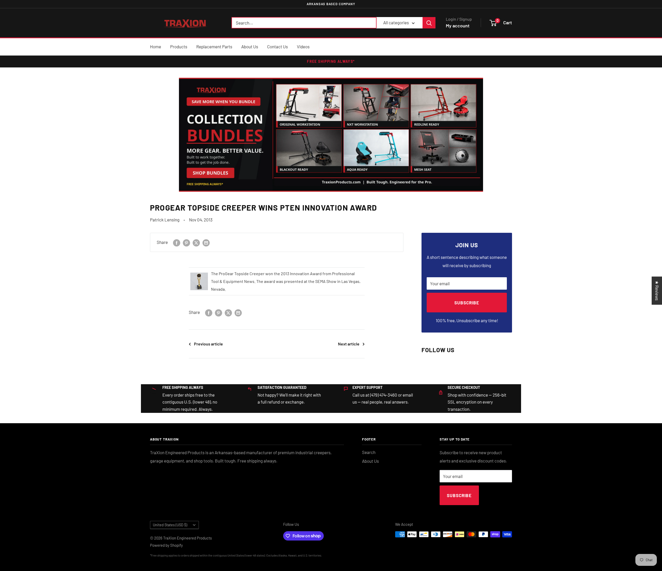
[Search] (429, 23)
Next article (348, 343)
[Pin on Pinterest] (186, 242)
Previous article (208, 343)
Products (178, 46)
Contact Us (277, 46)
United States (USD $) (170, 525)
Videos (303, 46)
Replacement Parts (214, 46)
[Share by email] (206, 242)
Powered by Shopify (166, 545)
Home (155, 46)
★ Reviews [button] (657, 290)
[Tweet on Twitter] (196, 242)
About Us (249, 46)
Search (368, 452)
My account (458, 26)
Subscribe (466, 302)
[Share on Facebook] (176, 242)
